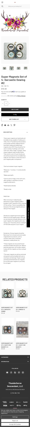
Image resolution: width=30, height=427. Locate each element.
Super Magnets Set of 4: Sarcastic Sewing (7, 309)
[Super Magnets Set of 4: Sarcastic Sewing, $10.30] (8, 293)
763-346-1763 (16, 393)
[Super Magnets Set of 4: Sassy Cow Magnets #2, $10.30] (8, 329)
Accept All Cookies (15, 424)
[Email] (5, 125)
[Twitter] (11, 125)
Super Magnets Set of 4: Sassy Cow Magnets (21, 345)
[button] (20, 96)
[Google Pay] (15, 114)
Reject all (15, 421)
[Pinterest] (14, 125)
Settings (15, 417)
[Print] (8, 125)
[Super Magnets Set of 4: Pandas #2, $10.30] (22, 293)
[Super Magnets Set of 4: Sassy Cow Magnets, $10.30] (22, 329)
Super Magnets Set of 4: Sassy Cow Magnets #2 (7, 345)
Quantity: (4, 99)
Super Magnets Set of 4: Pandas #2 (21, 308)
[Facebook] (2, 125)
